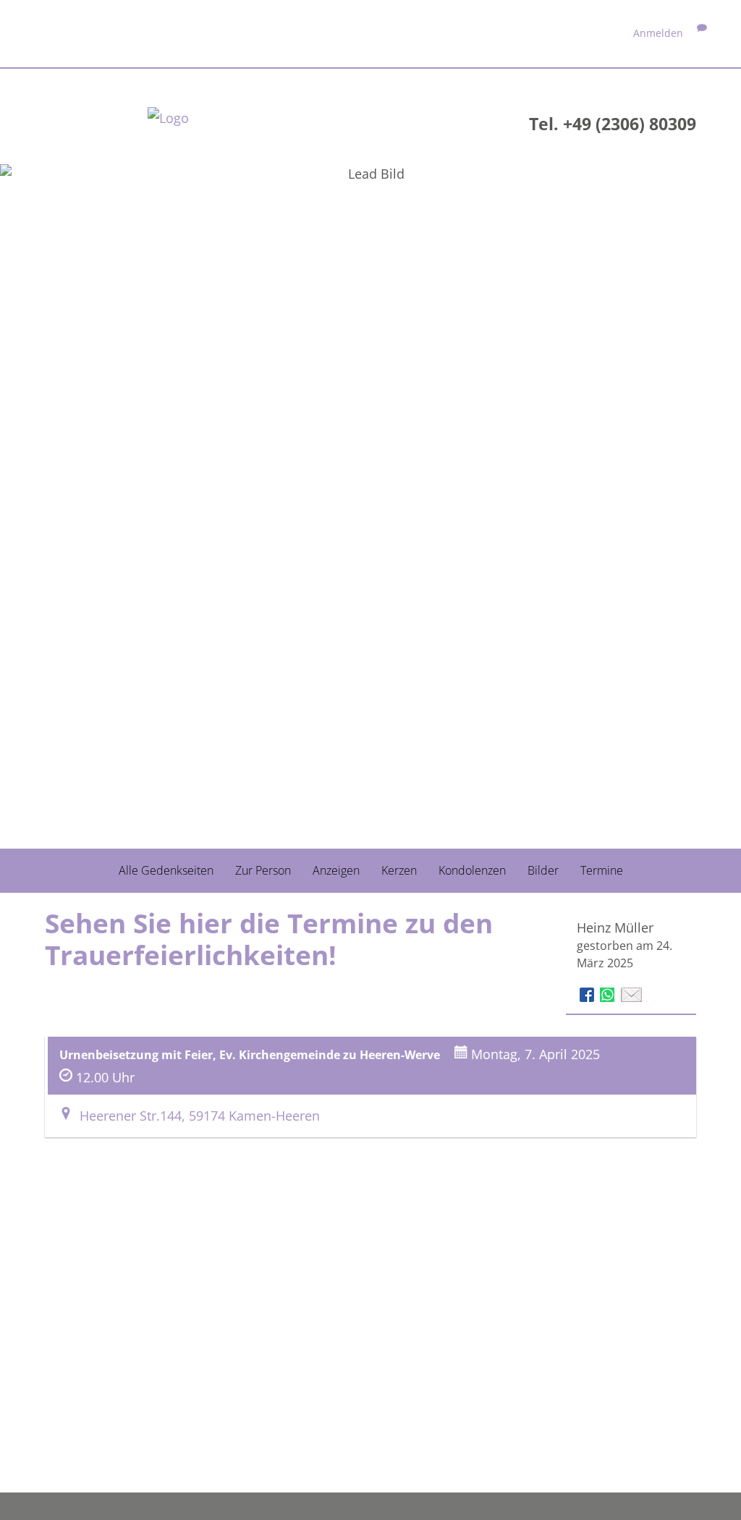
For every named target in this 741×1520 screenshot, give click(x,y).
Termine (601, 870)
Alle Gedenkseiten (166, 870)
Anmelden (658, 33)
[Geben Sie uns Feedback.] (702, 33)
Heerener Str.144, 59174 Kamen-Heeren (196, 1115)
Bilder (543, 870)
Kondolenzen (472, 870)
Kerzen (399, 870)
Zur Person (263, 870)
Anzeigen (336, 870)
